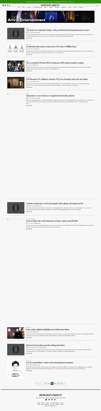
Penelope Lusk (30, 48)
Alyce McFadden (30, 32)
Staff (42, 404)
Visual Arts (28, 77)
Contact (75, 7)
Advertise (81, 7)
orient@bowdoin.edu (40, 397)
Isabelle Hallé (30, 81)
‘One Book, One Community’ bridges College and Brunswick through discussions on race (57, 30)
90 (61, 383)
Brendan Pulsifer (30, 98)
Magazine (64, 7)
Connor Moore (30, 223)
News (24, 7)
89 (58, 383)
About (70, 7)
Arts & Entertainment (37, 7)
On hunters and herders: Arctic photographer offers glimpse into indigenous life (54, 203)
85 (46, 383)
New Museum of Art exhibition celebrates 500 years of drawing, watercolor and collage (57, 79)
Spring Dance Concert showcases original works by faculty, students (50, 96)
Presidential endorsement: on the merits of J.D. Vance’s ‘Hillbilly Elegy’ (51, 47)
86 (49, 383)
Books (27, 28)
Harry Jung (37, 347)
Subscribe (47, 404)
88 (55, 383)
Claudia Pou (29, 65)
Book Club (28, 44)
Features (29, 7)
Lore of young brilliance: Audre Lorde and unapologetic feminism (49, 362)
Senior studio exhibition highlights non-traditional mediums (47, 329)
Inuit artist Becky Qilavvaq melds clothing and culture (45, 345)
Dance (27, 93)
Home (19, 7)
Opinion (51, 7)
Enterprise (57, 7)
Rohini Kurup (30, 347)
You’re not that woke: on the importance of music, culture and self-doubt (52, 221)
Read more (29, 38)
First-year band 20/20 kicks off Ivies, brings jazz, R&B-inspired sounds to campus (55, 63)
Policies (57, 404)
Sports (45, 7)
